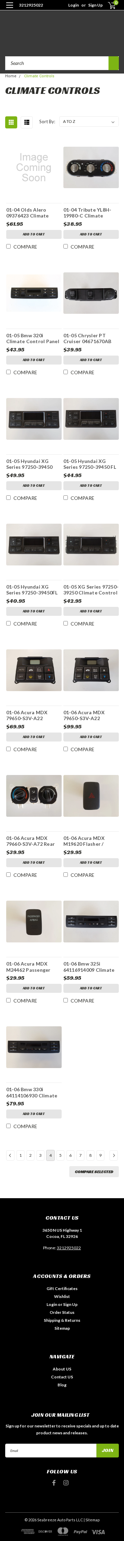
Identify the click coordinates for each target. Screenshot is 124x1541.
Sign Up (95, 5)
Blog (62, 1384)
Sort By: (47, 121)
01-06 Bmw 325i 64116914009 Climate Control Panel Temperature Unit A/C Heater (89, 966)
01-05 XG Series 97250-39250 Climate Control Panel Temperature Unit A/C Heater (91, 589)
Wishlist (62, 1296)
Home (11, 76)
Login (73, 5)
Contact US (62, 1376)
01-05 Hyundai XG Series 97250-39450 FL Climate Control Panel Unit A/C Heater (89, 464)
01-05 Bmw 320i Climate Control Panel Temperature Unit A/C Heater (32, 338)
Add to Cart (34, 234)
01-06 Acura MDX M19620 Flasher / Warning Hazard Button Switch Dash (87, 841)
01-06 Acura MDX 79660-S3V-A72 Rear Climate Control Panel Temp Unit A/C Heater (32, 841)
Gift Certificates (62, 1288)
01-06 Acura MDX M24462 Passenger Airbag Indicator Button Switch (28, 966)
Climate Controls (39, 76)
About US (62, 1369)
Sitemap (62, 1328)
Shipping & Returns (62, 1320)
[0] (107, 5)
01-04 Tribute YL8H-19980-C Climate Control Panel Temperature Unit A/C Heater (89, 213)
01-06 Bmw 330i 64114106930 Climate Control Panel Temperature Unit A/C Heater (32, 1092)
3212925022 (31, 5)
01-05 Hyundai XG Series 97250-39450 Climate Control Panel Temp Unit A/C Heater (32, 464)
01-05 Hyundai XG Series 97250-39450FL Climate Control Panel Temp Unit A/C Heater (32, 589)
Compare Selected (94, 1171)
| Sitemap (92, 1520)
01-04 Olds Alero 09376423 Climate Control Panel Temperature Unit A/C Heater (32, 213)
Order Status (62, 1312)
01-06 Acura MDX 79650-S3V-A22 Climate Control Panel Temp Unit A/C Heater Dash (32, 715)
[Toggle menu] (9, 9)
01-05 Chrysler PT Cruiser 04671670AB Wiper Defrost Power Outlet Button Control (90, 338)
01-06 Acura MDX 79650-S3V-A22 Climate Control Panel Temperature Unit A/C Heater (89, 715)
